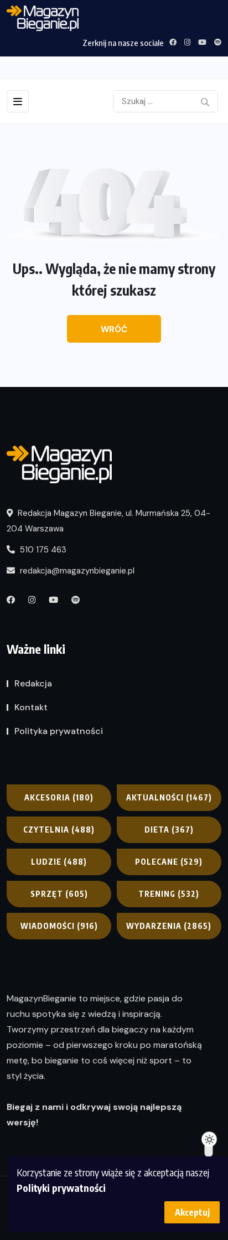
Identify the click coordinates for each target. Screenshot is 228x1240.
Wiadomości (59, 926)
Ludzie (59, 861)
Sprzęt (59, 893)
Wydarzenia (168, 926)
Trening (168, 893)
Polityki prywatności (61, 1187)
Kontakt (31, 707)
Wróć (114, 329)
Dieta (169, 829)
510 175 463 (42, 549)
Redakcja (33, 683)
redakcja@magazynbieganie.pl (77, 570)
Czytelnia (59, 829)
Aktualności (169, 797)
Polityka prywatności (58, 731)
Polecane (169, 861)
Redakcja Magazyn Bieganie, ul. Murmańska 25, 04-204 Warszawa (108, 521)
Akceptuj (192, 1212)
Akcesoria (59, 797)
